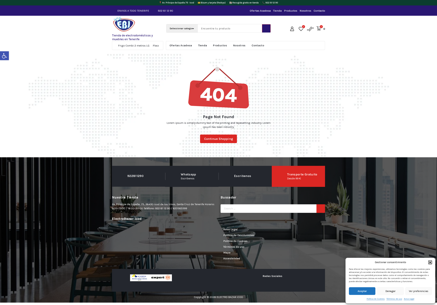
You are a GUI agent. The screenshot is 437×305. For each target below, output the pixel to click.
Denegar (390, 291)
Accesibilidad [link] (231, 258)
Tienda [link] (277, 10)
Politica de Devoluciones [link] (238, 235)
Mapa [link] (226, 252)
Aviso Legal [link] (409, 299)
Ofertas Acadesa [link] (260, 10)
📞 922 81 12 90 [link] (270, 2)
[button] (430, 262)
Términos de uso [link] (394, 299)
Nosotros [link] (305, 10)
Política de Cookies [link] (376, 299)
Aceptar (362, 291)
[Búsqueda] (320, 208)
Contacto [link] (319, 10)
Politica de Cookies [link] (235, 241)
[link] (4, 55)
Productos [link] (290, 10)
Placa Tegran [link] (139, 45)
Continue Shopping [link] (218, 139)
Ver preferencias (418, 291)
